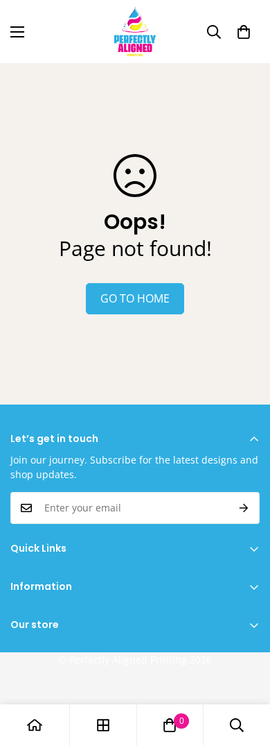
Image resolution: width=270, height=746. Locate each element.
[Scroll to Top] (245, 672)
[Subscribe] (244, 508)
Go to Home (135, 298)
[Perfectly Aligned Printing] (135, 31)
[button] (244, 32)
